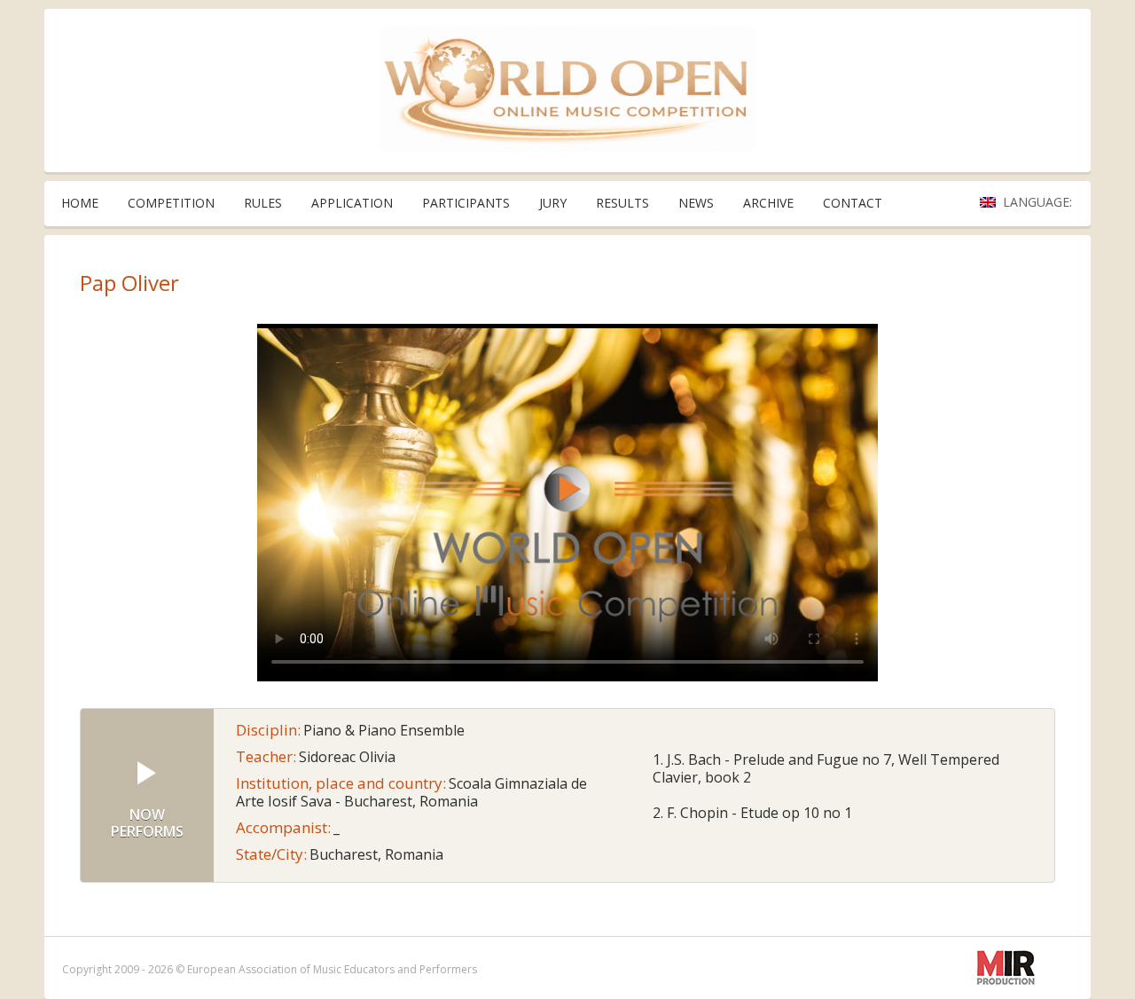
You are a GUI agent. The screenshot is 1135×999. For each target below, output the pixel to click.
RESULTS (622, 202)
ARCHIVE (768, 202)
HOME (79, 202)
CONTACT (852, 202)
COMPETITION (171, 202)
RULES (263, 202)
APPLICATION (352, 202)
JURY (553, 202)
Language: (1039, 201)
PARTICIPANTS (466, 202)
